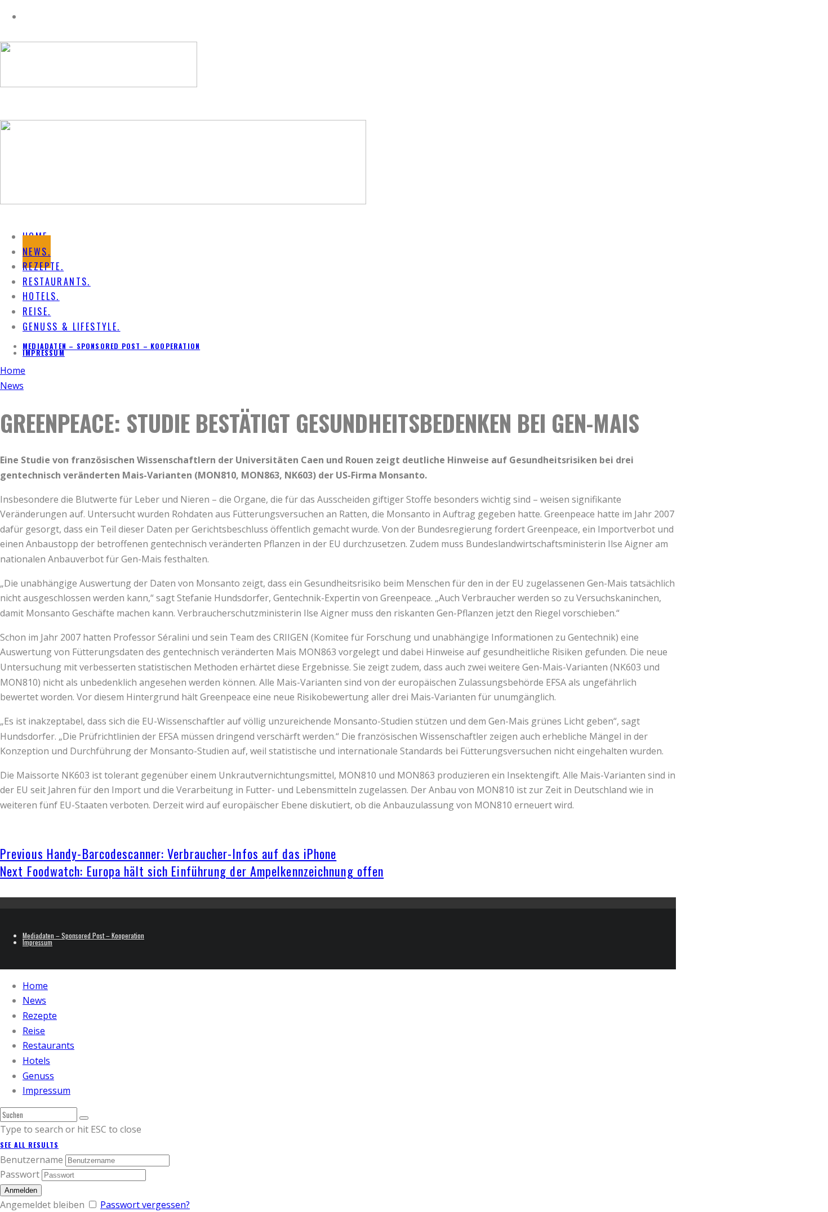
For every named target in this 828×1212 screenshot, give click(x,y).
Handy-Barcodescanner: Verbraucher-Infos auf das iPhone (168, 853)
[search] (83, 1118)
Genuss (38, 1076)
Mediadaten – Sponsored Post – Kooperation (111, 346)
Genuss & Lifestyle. (72, 326)
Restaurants (48, 1045)
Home (35, 986)
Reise (34, 1031)
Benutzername (31, 1159)
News (34, 1000)
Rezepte (40, 1015)
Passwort (19, 1174)
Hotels (36, 1060)
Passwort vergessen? (145, 1204)
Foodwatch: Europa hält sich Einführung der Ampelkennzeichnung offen (192, 871)
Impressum (44, 352)
